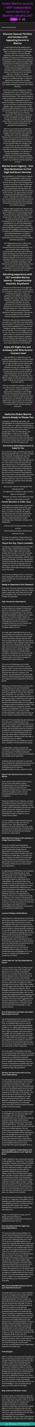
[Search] (20, 19)
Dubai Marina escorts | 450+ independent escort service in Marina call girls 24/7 (17, 9)
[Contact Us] (23, 19)
